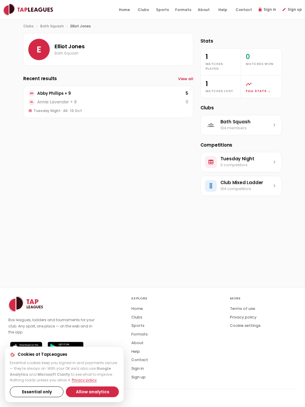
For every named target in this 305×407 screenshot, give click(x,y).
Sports (137, 325)
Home (137, 308)
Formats (139, 334)
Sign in (137, 368)
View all (185, 78)
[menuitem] (124, 9)
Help (135, 351)
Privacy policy (84, 380)
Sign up (138, 377)
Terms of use (242, 308)
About (137, 342)
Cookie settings (245, 325)
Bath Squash (52, 26)
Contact (139, 359)
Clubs (28, 26)
